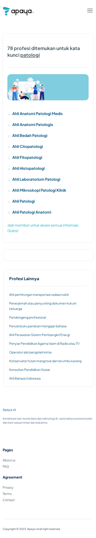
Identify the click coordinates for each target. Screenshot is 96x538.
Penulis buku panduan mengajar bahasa (38, 326)
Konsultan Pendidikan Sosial (29, 370)
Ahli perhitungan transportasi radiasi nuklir (39, 294)
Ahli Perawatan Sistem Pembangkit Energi (39, 335)
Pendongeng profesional (27, 317)
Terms (7, 494)
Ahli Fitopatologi (27, 157)
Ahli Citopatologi (27, 146)
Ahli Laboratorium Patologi (36, 179)
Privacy (8, 487)
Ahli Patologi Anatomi (31, 212)
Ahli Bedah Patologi (29, 135)
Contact (9, 500)
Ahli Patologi (23, 201)
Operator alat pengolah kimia (30, 352)
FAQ (6, 466)
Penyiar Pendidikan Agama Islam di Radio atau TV (44, 343)
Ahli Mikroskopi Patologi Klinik (39, 190)
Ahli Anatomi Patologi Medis (37, 113)
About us (9, 460)
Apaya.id (9, 410)
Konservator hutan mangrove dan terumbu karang (45, 361)
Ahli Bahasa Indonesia (25, 378)
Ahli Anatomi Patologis (32, 124)
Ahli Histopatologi (28, 168)
